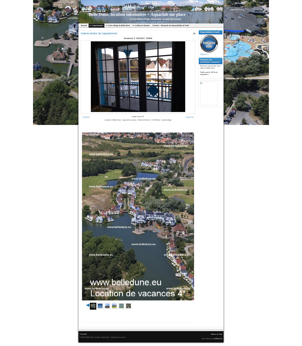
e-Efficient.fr (217, 339)
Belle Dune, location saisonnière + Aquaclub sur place (137, 14)
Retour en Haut (216, 334)
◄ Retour (86, 117)
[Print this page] (194, 33)
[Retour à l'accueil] (151, 11)
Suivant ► (190, 117)
